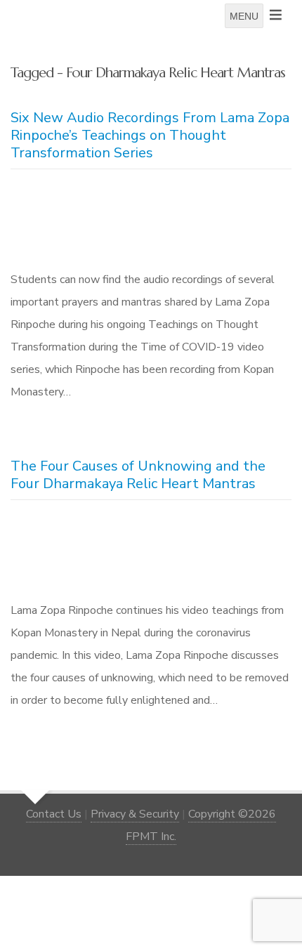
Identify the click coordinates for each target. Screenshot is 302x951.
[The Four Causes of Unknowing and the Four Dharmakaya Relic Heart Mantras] (151, 553)
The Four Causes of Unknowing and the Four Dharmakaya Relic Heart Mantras (138, 475)
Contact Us (53, 814)
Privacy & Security (135, 814)
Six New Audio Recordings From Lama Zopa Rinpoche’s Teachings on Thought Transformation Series (150, 135)
